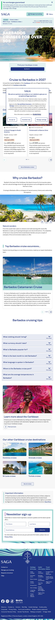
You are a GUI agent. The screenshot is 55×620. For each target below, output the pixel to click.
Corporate (4, 609)
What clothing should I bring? (15, 337)
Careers (18, 607)
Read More (48, 502)
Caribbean (27, 83)
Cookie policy (43, 607)
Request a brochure (7, 573)
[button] (26, 159)
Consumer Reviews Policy (8, 612)
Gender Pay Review (23, 612)
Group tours (33, 585)
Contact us (4, 567)
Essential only (26, 119)
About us (3, 607)
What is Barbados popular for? (15, 350)
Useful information (41, 568)
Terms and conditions (24, 609)
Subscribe (42, 530)
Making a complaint (35, 612)
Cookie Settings (33, 607)
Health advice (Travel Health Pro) (49, 578)
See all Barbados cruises (27, 167)
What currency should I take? (15, 343)
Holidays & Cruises (33, 568)
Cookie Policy (37, 114)
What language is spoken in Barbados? (18, 362)
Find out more (12, 427)
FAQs (2, 576)
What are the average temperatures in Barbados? (18, 376)
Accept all (12, 119)
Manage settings (41, 119)
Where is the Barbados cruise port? (17, 369)
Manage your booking (7, 570)
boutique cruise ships (19, 85)
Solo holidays (33, 587)
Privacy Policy (9, 537)
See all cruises (27, 484)
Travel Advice (48, 568)
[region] (27, 106)
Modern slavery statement (39, 609)
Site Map (24, 607)
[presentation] (4, 160)
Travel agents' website (32, 595)
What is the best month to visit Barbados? (20, 356)
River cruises (33, 579)
